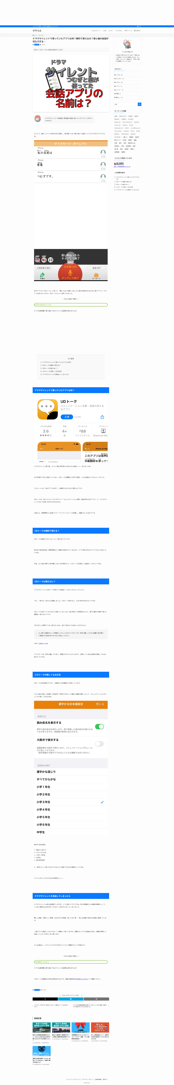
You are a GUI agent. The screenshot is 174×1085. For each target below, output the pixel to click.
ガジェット (117, 122)
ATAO (116, 116)
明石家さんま (131, 143)
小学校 (124, 140)
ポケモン (117, 134)
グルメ (119, 82)
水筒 (122, 146)
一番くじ (125, 137)
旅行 (120, 143)
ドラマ (43, 44)
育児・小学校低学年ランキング (122, 166)
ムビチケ (133, 134)
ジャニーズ (117, 125)
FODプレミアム (82, 979)
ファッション (118, 131)
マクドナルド (125, 134)
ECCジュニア (123, 116)
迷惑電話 (117, 152)
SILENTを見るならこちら (43, 305)
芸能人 (132, 149)
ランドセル (117, 137)
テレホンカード (119, 128)
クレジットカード (127, 122)
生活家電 (128, 146)
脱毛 (121, 149)
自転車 (126, 149)
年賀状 (130, 140)
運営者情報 (98, 1079)
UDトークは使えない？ (50, 368)
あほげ (136, 116)
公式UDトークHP (43, 643)
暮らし (119, 97)
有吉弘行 (117, 146)
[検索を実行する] (139, 104)
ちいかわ (130, 119)
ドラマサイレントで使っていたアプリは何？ (57, 362)
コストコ (136, 122)
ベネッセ (126, 131)
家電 (118, 94)
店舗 (135, 140)
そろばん (123, 119)
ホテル (138, 131)
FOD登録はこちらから (42, 962)
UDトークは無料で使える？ (52, 365)
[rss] (138, 26)
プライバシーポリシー (88, 1079)
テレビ (131, 125)
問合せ (105, 1079)
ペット (119, 86)
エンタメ (37, 44)
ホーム (69, 1079)
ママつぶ (37, 30)
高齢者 (123, 152)
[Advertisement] (87, 12)
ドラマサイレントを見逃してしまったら (56, 374)
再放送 (131, 137)
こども (119, 75)
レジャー (119, 90)
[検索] (140, 26)
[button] (45, 999)
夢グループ (117, 140)
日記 (125, 143)
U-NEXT (130, 116)
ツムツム (124, 125)
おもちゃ (117, 119)
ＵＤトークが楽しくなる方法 (52, 371)
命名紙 (137, 137)
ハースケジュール (135, 128)
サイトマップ (76, 1079)
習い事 (116, 149)
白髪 (134, 146)
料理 (116, 143)
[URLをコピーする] (96, 999)
